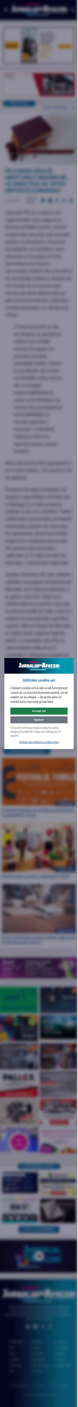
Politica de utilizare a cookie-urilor (37, 744)
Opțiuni (37, 722)
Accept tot (37, 713)
